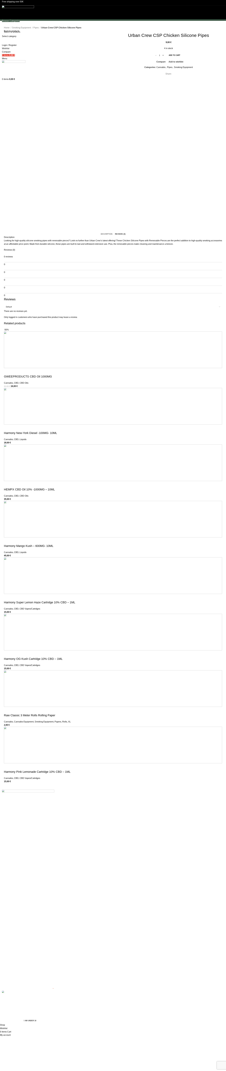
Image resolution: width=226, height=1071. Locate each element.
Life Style (62, 810)
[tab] (106, 234)
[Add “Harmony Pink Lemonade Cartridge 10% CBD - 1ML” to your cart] (7, 766)
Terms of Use (121, 795)
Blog (173, 810)
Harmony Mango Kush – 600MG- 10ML (28, 546)
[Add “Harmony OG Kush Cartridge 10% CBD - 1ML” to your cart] (7, 653)
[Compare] (21, 371)
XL (69, 722)
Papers (58, 722)
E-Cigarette (63, 800)
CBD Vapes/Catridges (30, 609)
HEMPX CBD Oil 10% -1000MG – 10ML (29, 489)
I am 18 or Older (10, 1021)
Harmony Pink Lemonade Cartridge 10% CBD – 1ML (37, 771)
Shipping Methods (123, 815)
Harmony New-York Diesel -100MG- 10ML (30, 433)
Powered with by (34, 989)
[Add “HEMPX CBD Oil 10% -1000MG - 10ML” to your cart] (7, 484)
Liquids (23, 439)
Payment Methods (123, 810)
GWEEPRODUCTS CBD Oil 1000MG (28, 376)
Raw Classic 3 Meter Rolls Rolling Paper (29, 715)
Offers (61, 815)
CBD (16, 383)
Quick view (14, 371)
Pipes (36, 28)
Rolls (64, 722)
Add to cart (174, 55)
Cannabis (160, 67)
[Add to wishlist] (28, 371)
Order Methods (122, 805)
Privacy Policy (121, 800)
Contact (175, 815)
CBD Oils (24, 383)
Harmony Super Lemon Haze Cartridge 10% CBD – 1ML (39, 602)
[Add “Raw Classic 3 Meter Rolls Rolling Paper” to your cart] (7, 710)
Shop (173, 800)
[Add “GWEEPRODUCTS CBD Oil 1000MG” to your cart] (7, 371)
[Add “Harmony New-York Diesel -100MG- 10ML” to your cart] (7, 428)
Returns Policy (122, 820)
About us (175, 805)
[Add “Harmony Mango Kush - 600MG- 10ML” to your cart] (7, 540)
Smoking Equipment (21, 28)
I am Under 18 (30, 1021)
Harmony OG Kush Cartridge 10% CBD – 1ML (33, 658)
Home (7, 28)
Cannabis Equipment (24, 722)
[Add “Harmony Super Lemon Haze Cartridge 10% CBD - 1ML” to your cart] (7, 597)
